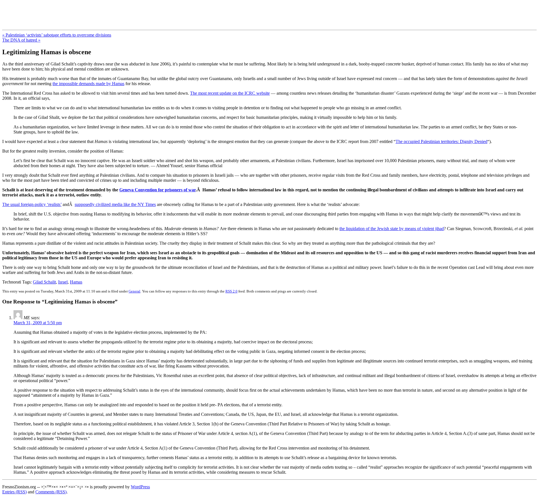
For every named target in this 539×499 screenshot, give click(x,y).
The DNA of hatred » (21, 40)
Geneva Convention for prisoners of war (157, 189)
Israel (63, 282)
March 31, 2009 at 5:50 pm (37, 322)
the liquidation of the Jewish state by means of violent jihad (391, 228)
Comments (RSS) (51, 491)
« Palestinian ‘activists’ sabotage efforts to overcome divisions (56, 35)
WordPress (140, 486)
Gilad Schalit (44, 282)
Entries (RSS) (14, 491)
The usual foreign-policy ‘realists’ (31, 204)
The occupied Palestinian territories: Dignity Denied (441, 141)
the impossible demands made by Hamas (88, 83)
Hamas (76, 282)
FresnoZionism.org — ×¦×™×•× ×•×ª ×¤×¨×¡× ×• (93, 11)
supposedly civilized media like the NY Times (115, 204)
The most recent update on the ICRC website (230, 93)
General (134, 291)
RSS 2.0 (231, 291)
